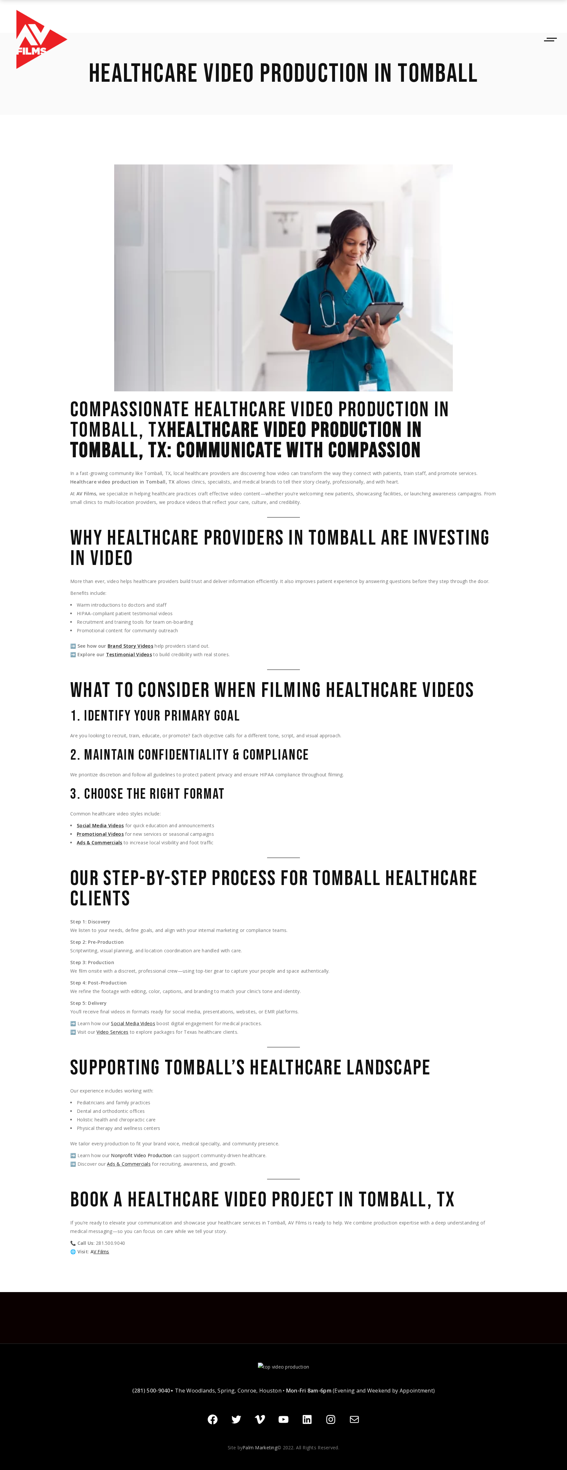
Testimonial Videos (129, 654)
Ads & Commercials (99, 842)
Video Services (112, 1032)
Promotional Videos (100, 834)
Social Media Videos (100, 825)
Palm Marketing (259, 1447)
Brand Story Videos (130, 646)
